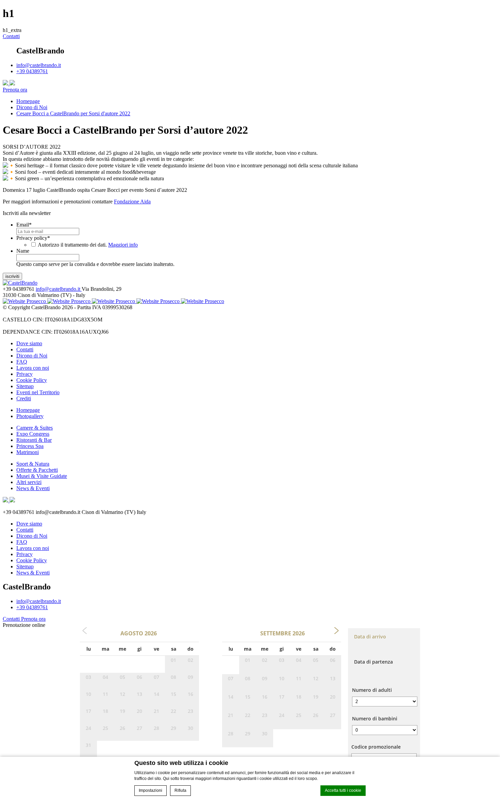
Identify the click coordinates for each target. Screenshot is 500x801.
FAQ (21, 362)
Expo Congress (32, 434)
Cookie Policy (31, 380)
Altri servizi (28, 482)
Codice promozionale (376, 747)
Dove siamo (29, 343)
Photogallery (30, 416)
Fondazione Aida (132, 201)
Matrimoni (27, 452)
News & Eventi (33, 488)
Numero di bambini (374, 718)
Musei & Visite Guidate (41, 476)
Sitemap (25, 386)
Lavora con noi (32, 368)
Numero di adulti (372, 690)
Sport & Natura (32, 464)
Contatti (11, 36)
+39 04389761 (32, 71)
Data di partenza (373, 661)
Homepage (28, 101)
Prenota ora (15, 90)
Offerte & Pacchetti (37, 470)
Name (22, 251)
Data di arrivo (370, 636)
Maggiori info (123, 245)
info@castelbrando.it (38, 65)
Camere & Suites (34, 428)
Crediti (23, 398)
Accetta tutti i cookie (343, 790)
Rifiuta (180, 790)
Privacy (24, 374)
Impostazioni (150, 790)
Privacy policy (33, 238)
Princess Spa (30, 446)
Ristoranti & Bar (34, 440)
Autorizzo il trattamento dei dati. (88, 245)
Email (24, 225)
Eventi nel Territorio (38, 392)
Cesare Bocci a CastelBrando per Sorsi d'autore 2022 (73, 113)
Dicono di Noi (31, 107)
